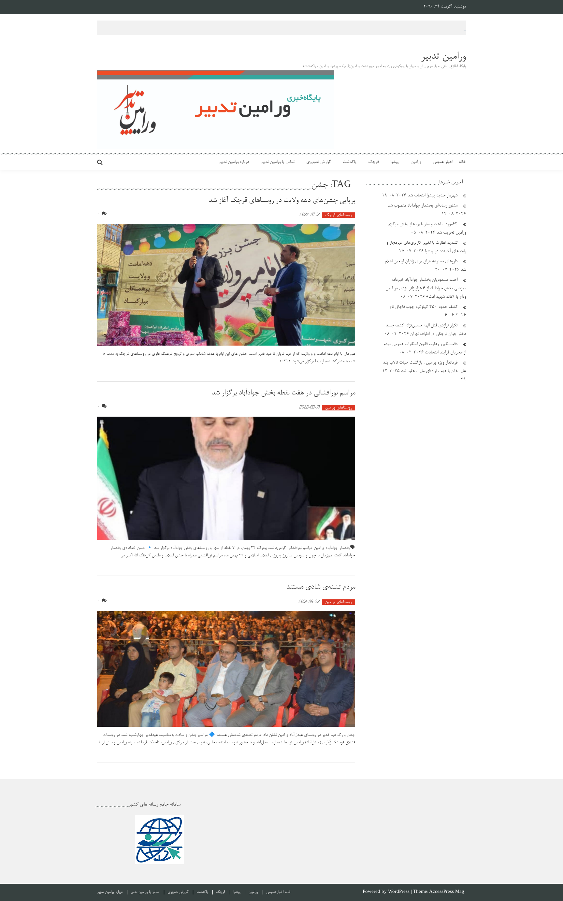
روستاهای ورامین (338, 407)
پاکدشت (349, 162)
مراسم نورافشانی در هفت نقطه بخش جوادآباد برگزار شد (283, 393)
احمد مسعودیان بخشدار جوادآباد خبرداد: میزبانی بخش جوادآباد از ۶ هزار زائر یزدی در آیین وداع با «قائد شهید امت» (425, 289)
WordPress (399, 892)
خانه (462, 162)
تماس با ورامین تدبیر (278, 162)
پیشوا (394, 162)
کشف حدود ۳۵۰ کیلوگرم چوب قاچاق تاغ (423, 307)
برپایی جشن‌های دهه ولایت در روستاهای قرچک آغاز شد (282, 200)
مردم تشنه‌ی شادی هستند (320, 587)
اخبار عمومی (443, 162)
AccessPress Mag (446, 892)
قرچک (373, 162)
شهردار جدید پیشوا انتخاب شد (432, 195)
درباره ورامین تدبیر (234, 162)
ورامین (416, 162)
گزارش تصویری (318, 162)
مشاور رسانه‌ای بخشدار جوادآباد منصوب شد (422, 205)
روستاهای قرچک (338, 215)
